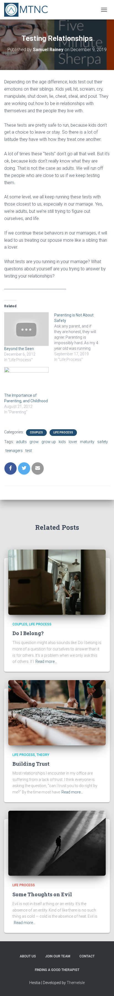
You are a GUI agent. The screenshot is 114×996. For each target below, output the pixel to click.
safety (102, 442)
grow (34, 442)
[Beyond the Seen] (26, 329)
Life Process (63, 432)
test (28, 450)
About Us (28, 956)
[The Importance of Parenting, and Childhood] (26, 380)
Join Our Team (57, 956)
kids (62, 442)
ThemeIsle (76, 982)
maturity (87, 442)
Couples (36, 432)
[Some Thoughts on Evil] (57, 843)
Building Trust (31, 763)
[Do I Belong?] (57, 582)
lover (73, 442)
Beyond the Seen (19, 348)
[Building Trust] (57, 712)
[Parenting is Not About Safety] (79, 337)
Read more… (46, 661)
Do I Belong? (28, 633)
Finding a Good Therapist (57, 970)
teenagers (14, 450)
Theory (43, 755)
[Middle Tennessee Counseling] (28, 10)
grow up (49, 442)
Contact (87, 956)
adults (21, 442)
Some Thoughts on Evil (42, 894)
